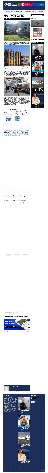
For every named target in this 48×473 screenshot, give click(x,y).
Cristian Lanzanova (13, 19)
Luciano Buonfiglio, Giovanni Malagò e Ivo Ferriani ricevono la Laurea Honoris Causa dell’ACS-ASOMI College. (30, 12)
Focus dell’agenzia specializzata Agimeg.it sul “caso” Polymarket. (9, 11)
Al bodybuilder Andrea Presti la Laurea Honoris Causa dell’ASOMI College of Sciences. (19, 11)
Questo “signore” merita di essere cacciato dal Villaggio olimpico (39, 106)
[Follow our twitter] (32, 40)
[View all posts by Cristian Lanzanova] (9, 19)
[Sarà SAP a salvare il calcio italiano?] (17, 31)
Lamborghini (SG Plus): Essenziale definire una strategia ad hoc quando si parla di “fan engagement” (39, 57)
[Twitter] (43, 470)
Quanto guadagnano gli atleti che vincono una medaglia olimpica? (39, 74)
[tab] (33, 43)
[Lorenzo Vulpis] (33, 399)
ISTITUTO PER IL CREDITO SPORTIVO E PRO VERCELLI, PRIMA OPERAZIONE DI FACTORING (39, 90)
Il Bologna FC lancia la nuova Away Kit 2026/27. (40, 11)
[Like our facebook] (38, 40)
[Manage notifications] (46, 471)
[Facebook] (42, 470)
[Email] (10, 388)
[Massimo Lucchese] (38, 398)
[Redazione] (33, 398)
